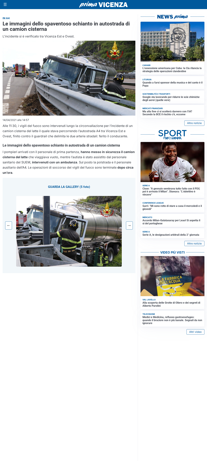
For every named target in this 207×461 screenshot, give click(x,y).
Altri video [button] (195, 331)
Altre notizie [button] (194, 123)
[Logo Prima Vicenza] (103, 4)
